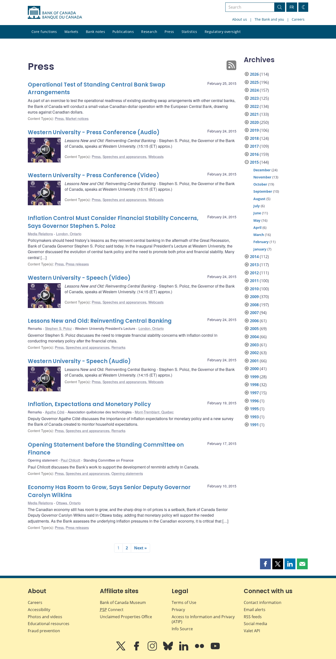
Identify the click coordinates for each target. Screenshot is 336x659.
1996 (254, 401)
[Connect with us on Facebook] (137, 649)
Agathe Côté (54, 412)
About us (239, 19)
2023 (254, 98)
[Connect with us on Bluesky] (168, 649)
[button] (265, 563)
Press (169, 31)
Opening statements (127, 473)
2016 (254, 154)
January (259, 249)
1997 (254, 392)
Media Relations (40, 233)
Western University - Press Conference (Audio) (94, 132)
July (256, 206)
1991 (254, 424)
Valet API (252, 630)
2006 (254, 320)
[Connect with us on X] (121, 649)
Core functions (44, 31)
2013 (254, 264)
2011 (254, 280)
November (262, 177)
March (258, 234)
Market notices (77, 118)
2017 (254, 146)
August (259, 198)
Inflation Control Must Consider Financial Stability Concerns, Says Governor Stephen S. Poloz (113, 222)
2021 (254, 114)
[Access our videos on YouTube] (215, 649)
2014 (254, 256)
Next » (140, 548)
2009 (254, 296)
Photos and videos (45, 616)
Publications (123, 31)
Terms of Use (184, 602)
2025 (254, 82)
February (261, 241)
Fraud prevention (44, 630)
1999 (254, 377)
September (262, 191)
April (257, 227)
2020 (254, 122)
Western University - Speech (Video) (79, 278)
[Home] (55, 12)
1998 (254, 384)
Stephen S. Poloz (58, 328)
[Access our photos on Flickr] (200, 649)
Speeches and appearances (124, 156)
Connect (111, 609)
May (256, 220)
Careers (298, 19)
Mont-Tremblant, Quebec (154, 412)
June (257, 213)
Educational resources (48, 623)
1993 (254, 417)
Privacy (178, 609)
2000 (254, 368)
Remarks (118, 347)
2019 (254, 130)
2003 (254, 345)
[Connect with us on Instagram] (153, 649)
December (262, 170)
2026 (254, 74)
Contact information (262, 602)
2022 (254, 106)
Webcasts (156, 156)
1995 (254, 408)
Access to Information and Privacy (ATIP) (203, 619)
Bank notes (95, 31)
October (260, 184)
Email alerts (254, 609)
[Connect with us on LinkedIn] (184, 649)
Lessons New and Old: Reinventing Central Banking (100, 321)
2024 (254, 90)
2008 (254, 305)
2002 (254, 352)
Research (149, 31)
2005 (254, 328)
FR (292, 7)
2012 (254, 273)
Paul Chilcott (70, 460)
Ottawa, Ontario (68, 502)
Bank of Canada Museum (123, 602)
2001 (254, 361)
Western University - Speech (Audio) (79, 361)
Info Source (182, 628)
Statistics (189, 31)
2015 (254, 162)
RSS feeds (253, 616)
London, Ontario (68, 233)
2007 (254, 312)
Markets (71, 31)
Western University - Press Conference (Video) (93, 175)
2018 (254, 138)
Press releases (77, 264)
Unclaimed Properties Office (126, 616)
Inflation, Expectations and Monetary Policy (89, 404)
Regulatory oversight (223, 31)
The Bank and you (269, 19)
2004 (254, 336)
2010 (254, 289)
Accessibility (39, 609)
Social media (255, 623)
